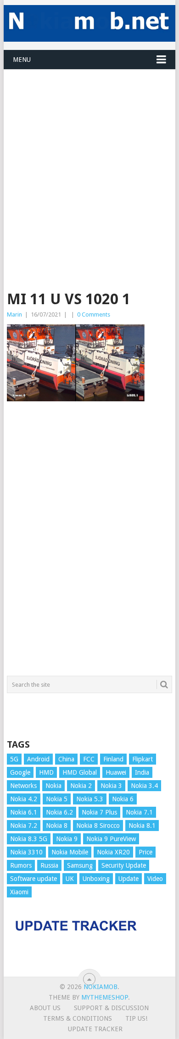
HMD (46, 772)
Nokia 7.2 (23, 825)
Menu (22, 59)
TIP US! (136, 1018)
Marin (14, 314)
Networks (23, 785)
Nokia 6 (123, 799)
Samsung (80, 865)
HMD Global (79, 772)
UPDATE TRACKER (95, 1029)
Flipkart (142, 759)
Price (145, 852)
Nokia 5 (56, 799)
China (66, 759)
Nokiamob (100, 986)
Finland (113, 759)
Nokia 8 (56, 825)
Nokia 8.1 (142, 825)
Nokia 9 (67, 838)
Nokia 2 (81, 785)
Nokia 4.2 (23, 799)
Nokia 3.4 (144, 785)
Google (20, 772)
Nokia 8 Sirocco (98, 825)
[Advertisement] (89, 159)
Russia (49, 865)
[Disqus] (89, 542)
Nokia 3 (111, 785)
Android (38, 759)
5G (14, 759)
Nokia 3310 (26, 852)
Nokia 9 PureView (111, 838)
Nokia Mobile (69, 852)
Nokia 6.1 (23, 812)
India (142, 772)
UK (70, 878)
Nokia (53, 785)
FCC (89, 759)
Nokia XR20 (113, 852)
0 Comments (93, 314)
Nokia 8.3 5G (28, 838)
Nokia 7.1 (139, 812)
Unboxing (96, 878)
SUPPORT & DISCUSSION (111, 1008)
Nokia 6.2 (59, 812)
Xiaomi (19, 892)
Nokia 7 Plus (99, 812)
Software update (33, 878)
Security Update (123, 865)
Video (155, 878)
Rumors (21, 865)
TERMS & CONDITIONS (77, 1018)
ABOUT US (45, 1008)
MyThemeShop (104, 997)
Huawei (116, 772)
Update (128, 878)
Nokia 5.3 (89, 799)
